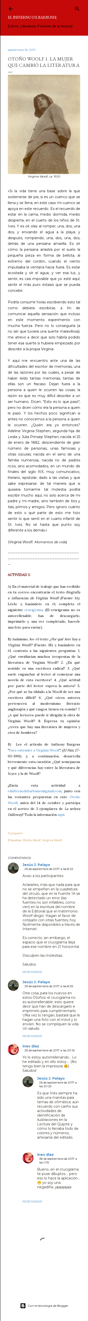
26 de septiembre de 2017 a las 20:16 (49, 1050)
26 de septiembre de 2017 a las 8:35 (48, 986)
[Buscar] (77, 8)
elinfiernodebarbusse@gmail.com (35, 791)
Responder (32, 972)
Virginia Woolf (52, 840)
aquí (61, 814)
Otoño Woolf (31, 840)
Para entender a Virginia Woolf (34, 750)
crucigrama (33, 610)
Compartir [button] (15, 833)
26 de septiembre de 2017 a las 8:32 (48, 869)
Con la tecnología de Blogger (48, 1305)
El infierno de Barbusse (32, 17)
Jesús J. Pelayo (36, 865)
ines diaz (30, 1046)
